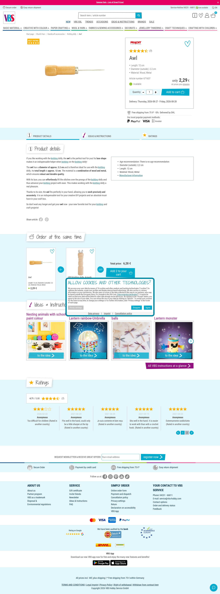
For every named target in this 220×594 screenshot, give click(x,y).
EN (216, 7)
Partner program (34, 494)
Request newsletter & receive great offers (77, 457)
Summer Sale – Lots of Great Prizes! (110, 2)
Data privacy (93, 313)
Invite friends (75, 494)
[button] (29, 341)
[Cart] (213, 15)
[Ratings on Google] (75, 532)
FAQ (71, 504)
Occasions (102, 21)
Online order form (119, 490)
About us (31, 490)
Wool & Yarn (40, 34)
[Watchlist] (201, 15)
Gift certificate (75, 490)
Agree (148, 307)
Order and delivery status (164, 505)
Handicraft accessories (56, 34)
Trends (89, 21)
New (68, 21)
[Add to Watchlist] (187, 44)
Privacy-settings (118, 501)
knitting (54, 158)
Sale (151, 21)
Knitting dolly (71, 34)
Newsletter (74, 497)
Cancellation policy (119, 497)
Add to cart (173, 92)
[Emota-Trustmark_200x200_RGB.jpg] (147, 532)
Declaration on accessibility (123, 507)
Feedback (157, 509)
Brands (142, 21)
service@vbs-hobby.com (170, 498)
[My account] (207, 15)
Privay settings (76, 307)
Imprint (107, 313)
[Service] (195, 15)
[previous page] (178, 432)
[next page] (192, 432)
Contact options (160, 502)
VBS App (115, 511)
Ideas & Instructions (122, 21)
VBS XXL (78, 21)
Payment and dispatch (121, 494)
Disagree (136, 307)
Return (114, 504)
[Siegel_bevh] (112, 534)
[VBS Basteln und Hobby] (9, 17)
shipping (186, 84)
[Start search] (138, 15)
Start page (30, 34)
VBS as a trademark (36, 497)
